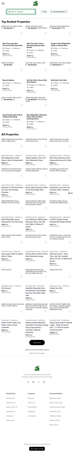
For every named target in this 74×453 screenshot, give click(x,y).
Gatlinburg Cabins (55, 398)
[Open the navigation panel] (2, 3)
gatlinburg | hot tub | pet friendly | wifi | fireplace (60, 188)
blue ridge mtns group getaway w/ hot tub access (12, 220)
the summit (6, 288)
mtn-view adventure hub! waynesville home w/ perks (60, 159)
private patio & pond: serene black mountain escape (37, 255)
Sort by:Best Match (59, 12)
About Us (31, 398)
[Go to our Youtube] (38, 382)
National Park (10, 398)
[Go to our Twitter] (33, 382)
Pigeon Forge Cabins (56, 403)
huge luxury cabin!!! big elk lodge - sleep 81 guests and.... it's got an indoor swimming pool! (61, 326)
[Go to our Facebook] (28, 382)
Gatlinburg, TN (10, 403)
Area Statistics (32, 407)
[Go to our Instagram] (44, 382)
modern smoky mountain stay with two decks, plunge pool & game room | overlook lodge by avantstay (37, 327)
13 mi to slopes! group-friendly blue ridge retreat (60, 220)
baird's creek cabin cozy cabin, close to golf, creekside (11, 325)
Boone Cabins (54, 425)
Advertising (31, 411)
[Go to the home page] (35, 3)
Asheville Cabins (55, 420)
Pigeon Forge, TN (11, 407)
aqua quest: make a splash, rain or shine (12, 255)
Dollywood (9, 416)
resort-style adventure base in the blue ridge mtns (37, 188)
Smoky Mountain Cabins (57, 407)
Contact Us (31, 403)
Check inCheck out (17, 12)
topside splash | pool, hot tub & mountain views (36, 159)
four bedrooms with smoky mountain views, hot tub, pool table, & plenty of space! (36, 223)
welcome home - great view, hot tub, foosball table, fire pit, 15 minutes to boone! (61, 257)
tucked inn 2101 (56, 288)
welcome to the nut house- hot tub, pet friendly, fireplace (12, 189)
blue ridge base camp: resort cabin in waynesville (12, 159)
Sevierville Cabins (55, 411)
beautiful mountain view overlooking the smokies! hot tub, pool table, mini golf (36, 291)
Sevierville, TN (10, 411)
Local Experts (32, 416)
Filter (45, 12)
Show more (37, 342)
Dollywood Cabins (55, 416)
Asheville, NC (10, 420)
